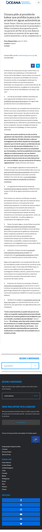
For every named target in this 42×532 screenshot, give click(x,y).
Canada (4, 473)
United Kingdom (7, 468)
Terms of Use (6, 454)
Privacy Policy (6, 452)
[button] (33, 66)
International (6, 462)
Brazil (4, 481)
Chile (3, 470)
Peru (3, 484)
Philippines (5, 478)
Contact (4, 449)
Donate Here (21, 422)
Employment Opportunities (11, 446)
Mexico (4, 486)
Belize (4, 476)
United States (6, 465)
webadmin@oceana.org (26, 55)
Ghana (4, 489)
